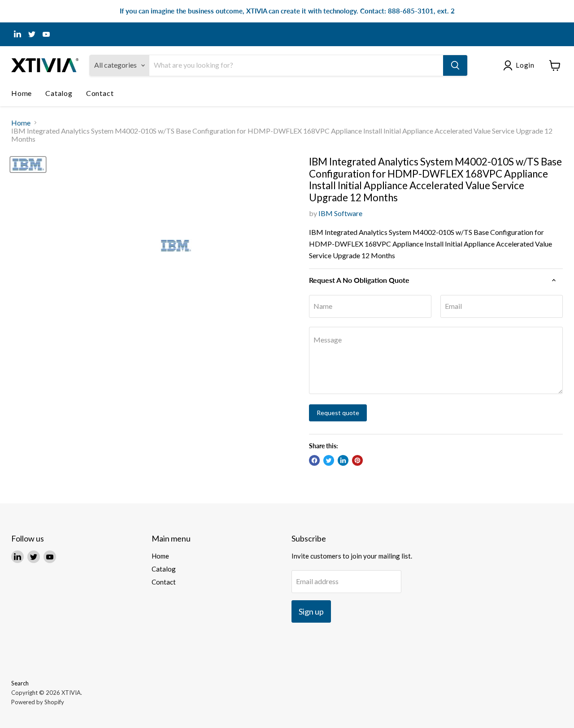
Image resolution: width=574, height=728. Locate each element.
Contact (100, 93)
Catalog (59, 93)
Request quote (338, 412)
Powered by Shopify (37, 702)
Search (20, 683)
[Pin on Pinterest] (357, 460)
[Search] (455, 65)
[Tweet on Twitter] (328, 460)
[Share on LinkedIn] (343, 460)
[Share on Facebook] (314, 460)
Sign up (311, 611)
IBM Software (340, 213)
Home (21, 93)
